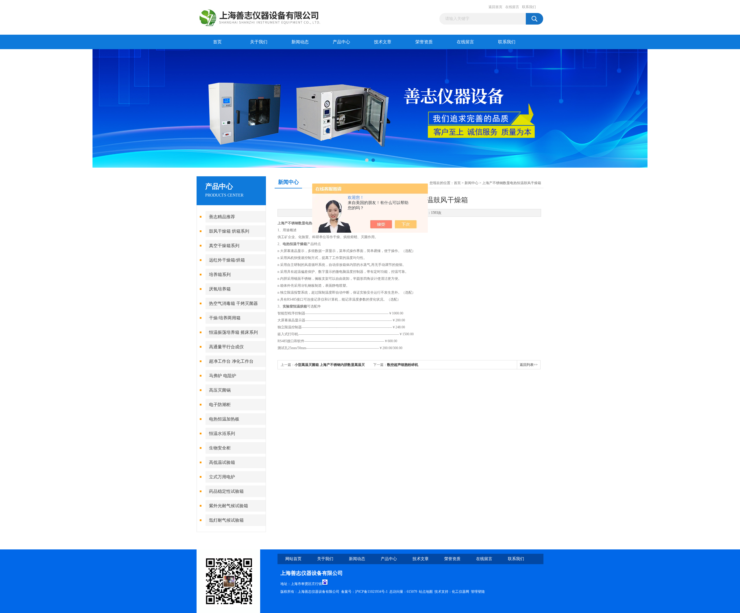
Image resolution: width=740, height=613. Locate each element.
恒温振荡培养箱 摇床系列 (233, 332)
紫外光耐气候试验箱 (228, 505)
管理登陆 (478, 592)
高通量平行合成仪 (226, 347)
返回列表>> (529, 365)
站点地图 (426, 592)
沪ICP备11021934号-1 (371, 592)
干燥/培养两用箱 (224, 318)
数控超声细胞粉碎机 (402, 365)
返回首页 (495, 7)
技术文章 (382, 42)
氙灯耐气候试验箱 (226, 520)
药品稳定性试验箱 (226, 491)
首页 (217, 42)
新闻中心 (471, 183)
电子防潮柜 (220, 404)
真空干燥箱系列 (224, 245)
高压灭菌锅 (220, 390)
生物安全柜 (220, 448)
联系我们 (529, 7)
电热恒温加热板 (224, 419)
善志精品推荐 (222, 216)
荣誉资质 (424, 42)
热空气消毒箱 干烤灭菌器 (233, 303)
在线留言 (512, 7)
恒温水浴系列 (222, 433)
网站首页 (293, 559)
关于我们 (258, 42)
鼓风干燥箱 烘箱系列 (229, 231)
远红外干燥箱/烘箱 (227, 260)
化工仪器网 (460, 592)
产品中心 (341, 42)
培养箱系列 (220, 274)
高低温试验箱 (222, 462)
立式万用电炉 (222, 477)
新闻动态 (300, 42)
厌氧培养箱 (220, 289)
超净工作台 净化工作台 (231, 361)
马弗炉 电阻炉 (222, 375)
